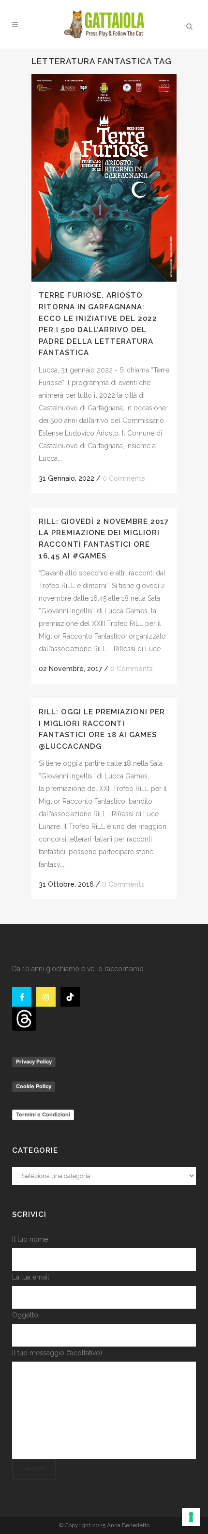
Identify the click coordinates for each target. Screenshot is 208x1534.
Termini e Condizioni (43, 1114)
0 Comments (124, 478)
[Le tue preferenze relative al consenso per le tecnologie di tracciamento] (191, 1517)
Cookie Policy (33, 1086)
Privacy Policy (34, 1061)
